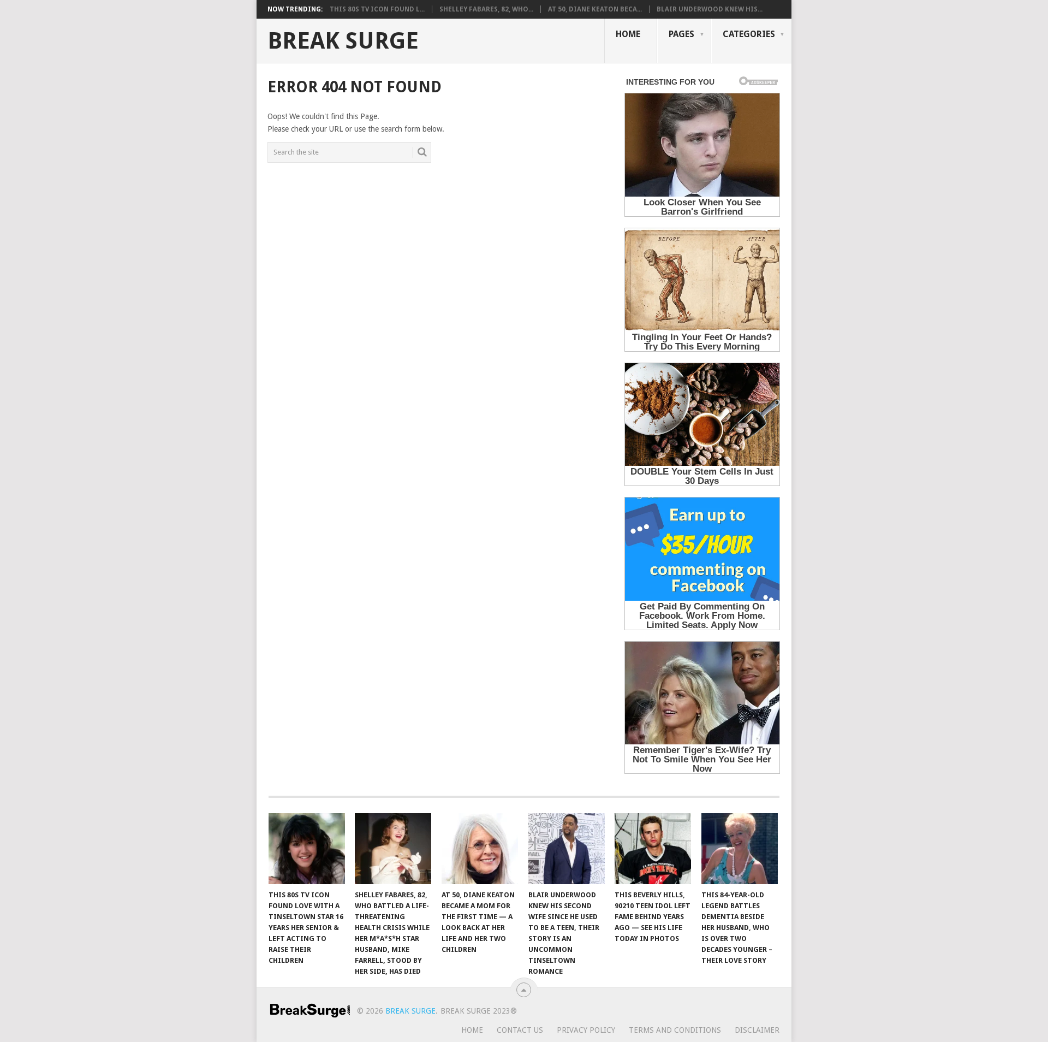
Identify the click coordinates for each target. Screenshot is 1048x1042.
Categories (749, 34)
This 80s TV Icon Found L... (377, 9)
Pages (681, 34)
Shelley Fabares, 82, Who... (486, 9)
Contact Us (520, 1030)
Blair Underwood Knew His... (710, 9)
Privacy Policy (586, 1030)
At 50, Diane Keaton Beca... (595, 9)
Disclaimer (757, 1030)
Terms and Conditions (675, 1030)
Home (628, 34)
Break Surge (343, 40)
